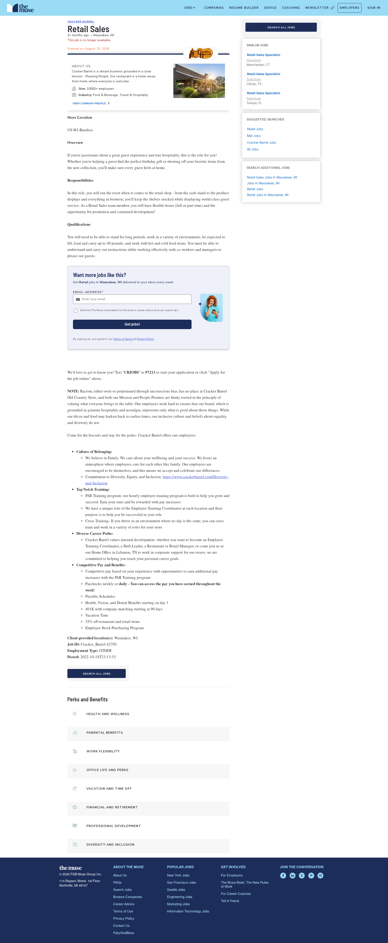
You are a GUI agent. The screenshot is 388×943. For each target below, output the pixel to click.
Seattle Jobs (176, 889)
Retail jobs (255, 129)
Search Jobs (122, 889)
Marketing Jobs (178, 903)
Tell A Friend (230, 900)
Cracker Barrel (80, 21)
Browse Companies (127, 896)
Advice (270, 8)
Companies (214, 8)
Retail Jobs (255, 189)
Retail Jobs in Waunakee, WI (268, 195)
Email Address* (88, 292)
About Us (120, 875)
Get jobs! (132, 324)
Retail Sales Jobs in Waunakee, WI (272, 177)
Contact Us (121, 925)
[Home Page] (20, 9)
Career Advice (123, 903)
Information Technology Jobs (188, 911)
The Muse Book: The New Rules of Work (245, 884)
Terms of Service (123, 339)
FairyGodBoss (123, 932)
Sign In (373, 8)
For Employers (232, 875)
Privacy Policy (145, 339)
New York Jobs (178, 875)
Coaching (291, 8)
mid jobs (253, 136)
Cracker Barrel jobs (261, 142)
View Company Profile (89, 103)
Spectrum (254, 60)
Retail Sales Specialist (263, 55)
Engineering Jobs (179, 896)
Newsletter (317, 8)
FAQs (117, 882)
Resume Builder (244, 8)
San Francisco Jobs (181, 882)
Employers (349, 8)
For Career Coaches (236, 893)
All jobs (252, 149)
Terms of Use (123, 911)
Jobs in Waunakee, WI (263, 183)
